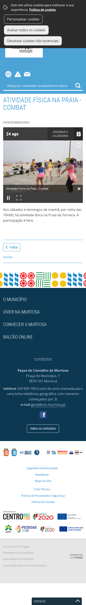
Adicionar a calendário (60, 134)
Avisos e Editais (18, 74)
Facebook (43, 414)
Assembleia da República (18, 559)
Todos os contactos (43, 428)
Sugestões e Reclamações (42, 468)
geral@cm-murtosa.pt (48, 404)
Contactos (27, 74)
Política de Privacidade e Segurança (43, 496)
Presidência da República (18, 553)
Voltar (14, 247)
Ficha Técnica (42, 489)
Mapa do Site (43, 481)
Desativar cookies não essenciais (33, 41)
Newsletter (42, 474)
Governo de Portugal (16, 546)
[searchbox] (43, 85)
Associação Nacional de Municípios (24, 565)
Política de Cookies (43, 502)
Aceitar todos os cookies (26, 30)
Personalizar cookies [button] (23, 19)
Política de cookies (42, 10)
